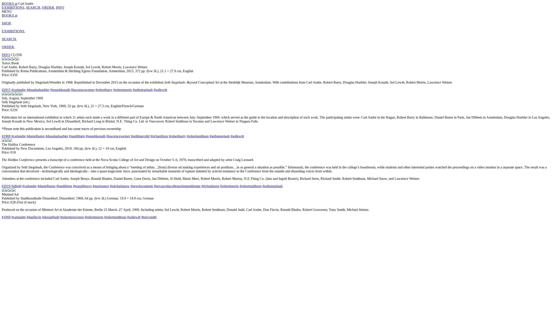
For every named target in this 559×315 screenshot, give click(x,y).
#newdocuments (142, 186)
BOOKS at (9, 3)
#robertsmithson (198, 136)
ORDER (48, 7)
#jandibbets (77, 136)
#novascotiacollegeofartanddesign (177, 186)
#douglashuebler (38, 90)
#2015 (6, 90)
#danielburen (36, 136)
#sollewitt (160, 90)
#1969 (6, 136)
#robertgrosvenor (72, 217)
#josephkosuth (60, 90)
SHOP (6, 23)
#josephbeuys (82, 186)
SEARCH (33, 7)
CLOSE (16, 55)
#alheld (16, 186)
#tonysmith (149, 217)
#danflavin (34, 217)
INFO (60, 7)
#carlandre (18, 90)
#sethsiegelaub (143, 90)
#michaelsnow (120, 186)
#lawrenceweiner (83, 90)
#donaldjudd (50, 217)
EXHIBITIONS (13, 7)
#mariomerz (101, 186)
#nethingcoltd (140, 136)
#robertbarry (103, 90)
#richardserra (210, 186)
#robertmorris (122, 90)
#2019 (6, 186)
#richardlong (159, 136)
